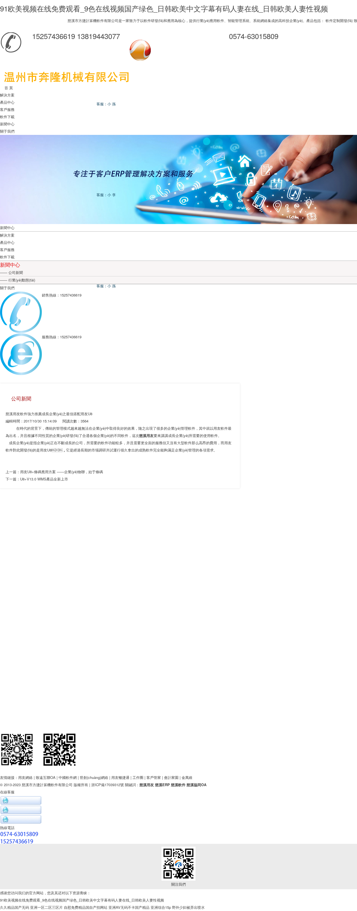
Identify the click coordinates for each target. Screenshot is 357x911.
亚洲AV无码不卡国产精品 (128, 907)
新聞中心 (7, 124)
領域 (178, 514)
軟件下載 (7, 116)
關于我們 (7, 131)
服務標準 (178, 601)
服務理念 (178, 594)
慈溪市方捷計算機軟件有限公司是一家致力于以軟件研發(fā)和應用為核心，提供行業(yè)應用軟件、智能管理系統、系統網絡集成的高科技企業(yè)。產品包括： (178, 20)
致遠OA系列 (346, 20)
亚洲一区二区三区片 (46, 907)
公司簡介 (178, 682)
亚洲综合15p (161, 907)
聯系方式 (178, 689)
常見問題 (178, 630)
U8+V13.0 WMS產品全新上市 (44, 479)
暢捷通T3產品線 (179, 547)
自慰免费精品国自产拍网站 (85, 907)
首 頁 (6, 87)
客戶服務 (7, 109)
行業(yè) (178, 506)
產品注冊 (178, 623)
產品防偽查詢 (178, 616)
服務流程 (178, 587)
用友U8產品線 (178, 568)
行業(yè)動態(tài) (21, 280)
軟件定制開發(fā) (321, 20)
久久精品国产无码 (14, 907)
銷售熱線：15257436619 (178, 711)
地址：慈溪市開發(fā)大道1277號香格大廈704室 (178, 726)
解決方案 (7, 95)
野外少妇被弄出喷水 (188, 907)
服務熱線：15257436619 (178, 718)
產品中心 (7, 102)
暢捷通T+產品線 (178, 554)
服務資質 (178, 608)
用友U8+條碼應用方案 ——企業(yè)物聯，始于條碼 (61, 471)
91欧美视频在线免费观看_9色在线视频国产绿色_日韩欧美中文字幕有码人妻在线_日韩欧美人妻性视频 (164, 8)
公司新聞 (15, 272)
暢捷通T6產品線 (179, 561)
